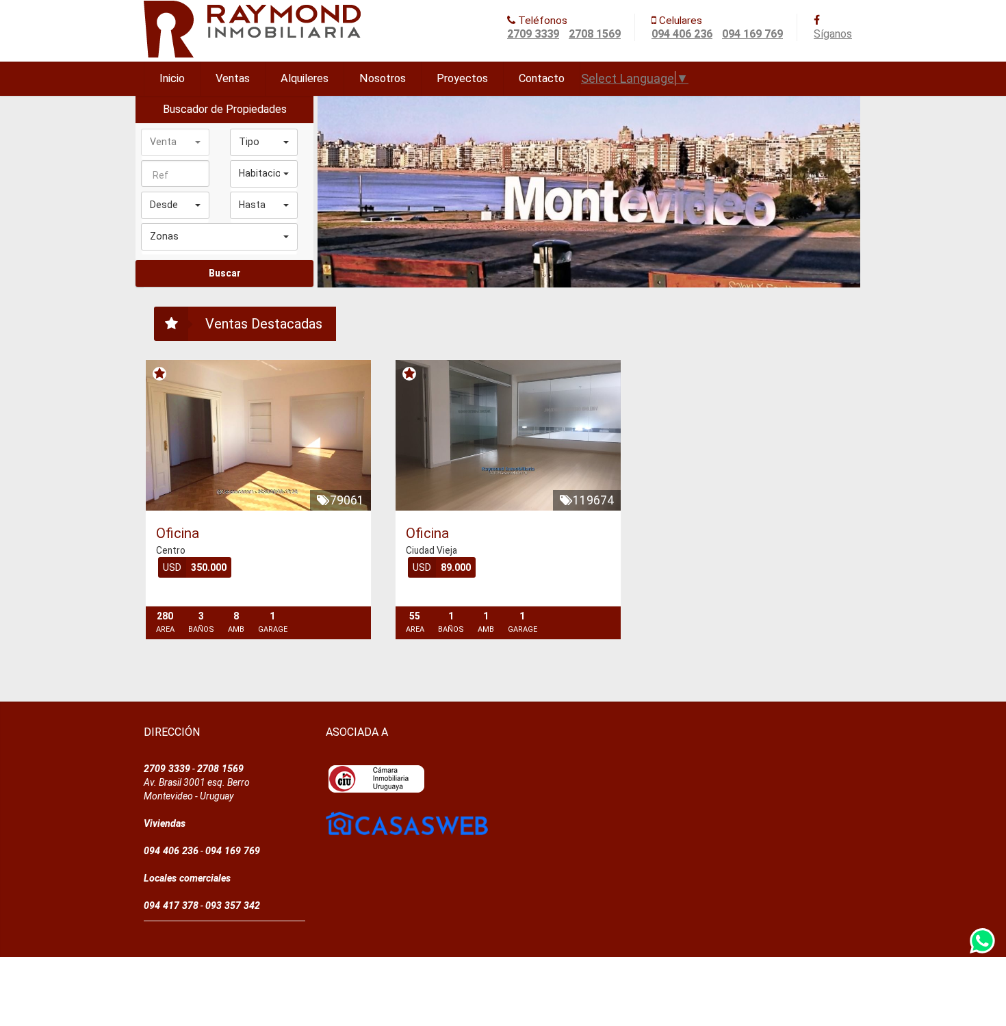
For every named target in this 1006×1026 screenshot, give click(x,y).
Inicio (172, 78)
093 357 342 (232, 905)
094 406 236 (682, 33)
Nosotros (382, 78)
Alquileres (304, 78)
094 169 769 (752, 33)
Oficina (177, 533)
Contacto (542, 78)
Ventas (233, 78)
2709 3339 (533, 33)
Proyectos (462, 78)
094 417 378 (171, 905)
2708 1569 (595, 33)
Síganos (833, 33)
